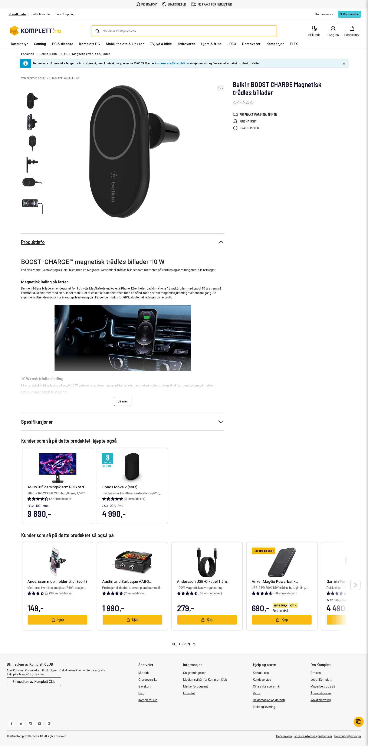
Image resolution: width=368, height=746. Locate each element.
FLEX (294, 44)
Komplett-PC (89, 44)
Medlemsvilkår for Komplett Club (205, 679)
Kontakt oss (261, 673)
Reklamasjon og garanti (269, 700)
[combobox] (184, 31)
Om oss (315, 673)
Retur (256, 693)
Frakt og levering (264, 707)
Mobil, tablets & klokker (125, 44)
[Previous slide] (48, 152)
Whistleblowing (320, 700)
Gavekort (144, 686)
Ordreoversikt (147, 679)
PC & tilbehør (62, 44)
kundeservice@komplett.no (172, 63)
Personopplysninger (347, 736)
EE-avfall (189, 693)
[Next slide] (220, 152)
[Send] (97, 31)
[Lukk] (343, 63)
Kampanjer (275, 44)
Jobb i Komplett (321, 679)
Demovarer (251, 44)
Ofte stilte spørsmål (266, 686)
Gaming (40, 44)
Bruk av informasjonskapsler (313, 736)
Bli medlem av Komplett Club (33, 682)
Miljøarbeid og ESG (322, 686)
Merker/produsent (195, 686)
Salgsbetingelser (194, 673)
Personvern (284, 736)
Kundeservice (262, 679)
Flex (141, 693)
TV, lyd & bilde (161, 44)
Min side (144, 673)
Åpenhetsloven (320, 693)
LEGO (231, 44)
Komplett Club (147, 700)
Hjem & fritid (211, 44)
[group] (134, 151)
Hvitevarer (186, 44)
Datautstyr (19, 44)
